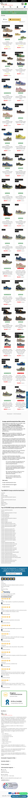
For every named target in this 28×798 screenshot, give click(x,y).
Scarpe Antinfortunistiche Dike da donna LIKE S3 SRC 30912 (7, 122)
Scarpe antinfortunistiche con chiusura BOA (11, 557)
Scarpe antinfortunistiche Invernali (9, 544)
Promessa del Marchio (7, 735)
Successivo (9, 596)
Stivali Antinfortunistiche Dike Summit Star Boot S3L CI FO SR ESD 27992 (7, 222)
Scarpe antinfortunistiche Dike (8, 531)
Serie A (2, 511)
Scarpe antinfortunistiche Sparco (8, 497)
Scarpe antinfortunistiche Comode (9, 548)
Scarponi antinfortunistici (6, 553)
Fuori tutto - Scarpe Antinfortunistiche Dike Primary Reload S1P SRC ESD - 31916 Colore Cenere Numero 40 (7, 378)
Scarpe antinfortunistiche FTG (8, 529)
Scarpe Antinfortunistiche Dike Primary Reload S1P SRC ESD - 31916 (7, 97)
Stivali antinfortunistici (6, 563)
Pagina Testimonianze (6, 742)
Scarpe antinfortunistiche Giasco (8, 533)
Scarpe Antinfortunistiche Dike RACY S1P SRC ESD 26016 (20, 70)
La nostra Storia (5, 737)
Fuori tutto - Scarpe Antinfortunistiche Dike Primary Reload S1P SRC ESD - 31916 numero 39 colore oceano (7, 299)
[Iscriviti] (20, 574)
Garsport (3, 505)
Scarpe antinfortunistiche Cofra (8, 523)
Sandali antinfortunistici (6, 559)
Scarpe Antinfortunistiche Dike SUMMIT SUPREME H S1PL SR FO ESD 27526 (20, 298)
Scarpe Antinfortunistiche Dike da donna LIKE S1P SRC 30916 (20, 97)
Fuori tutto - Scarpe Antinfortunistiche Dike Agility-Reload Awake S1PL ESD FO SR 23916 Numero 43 (7, 405)
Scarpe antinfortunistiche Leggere (9, 525)
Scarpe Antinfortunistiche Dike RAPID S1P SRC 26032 (20, 121)
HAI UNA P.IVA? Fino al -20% (5, 1)
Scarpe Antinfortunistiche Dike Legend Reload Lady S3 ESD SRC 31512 (20, 247)
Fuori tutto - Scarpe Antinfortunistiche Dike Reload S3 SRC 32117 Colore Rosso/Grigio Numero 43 (7, 352)
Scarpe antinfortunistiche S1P (8, 550)
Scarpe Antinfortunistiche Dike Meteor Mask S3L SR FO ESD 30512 (20, 326)
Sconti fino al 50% (27, 401)
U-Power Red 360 (5, 516)
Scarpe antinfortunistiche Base (8, 530)
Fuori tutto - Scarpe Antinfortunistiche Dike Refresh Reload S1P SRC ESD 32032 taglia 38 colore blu (20, 405)
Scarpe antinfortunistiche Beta (8, 535)
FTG (2, 498)
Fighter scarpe (4, 503)
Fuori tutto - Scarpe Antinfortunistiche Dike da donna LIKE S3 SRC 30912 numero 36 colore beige (20, 273)
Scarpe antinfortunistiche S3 (7, 546)
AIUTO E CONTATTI (23, 1)
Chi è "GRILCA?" (5, 733)
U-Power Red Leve (5, 515)
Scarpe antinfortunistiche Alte (8, 542)
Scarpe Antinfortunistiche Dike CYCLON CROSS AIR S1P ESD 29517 (7, 147)
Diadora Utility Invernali (6, 522)
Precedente (3, 596)
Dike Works (3, 502)
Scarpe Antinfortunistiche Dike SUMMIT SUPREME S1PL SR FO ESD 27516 (7, 197)
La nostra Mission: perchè (7, 736)
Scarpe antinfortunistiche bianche (9, 560)
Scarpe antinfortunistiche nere (8, 561)
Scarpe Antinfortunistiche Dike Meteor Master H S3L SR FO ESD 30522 (7, 326)
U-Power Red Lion (5, 514)
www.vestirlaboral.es (16, 753)
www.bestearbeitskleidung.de (18, 749)
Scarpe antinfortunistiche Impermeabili (10, 552)
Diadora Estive (4, 521)
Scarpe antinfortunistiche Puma (8, 538)
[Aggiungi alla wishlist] (12, 26)
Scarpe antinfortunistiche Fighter (8, 540)
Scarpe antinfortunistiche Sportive (9, 549)
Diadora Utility (4, 495)
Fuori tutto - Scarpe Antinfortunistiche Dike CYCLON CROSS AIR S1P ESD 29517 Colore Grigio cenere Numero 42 (20, 378)
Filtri (6, 19)
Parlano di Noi (5, 740)
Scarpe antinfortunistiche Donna (8, 554)
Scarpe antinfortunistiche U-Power (9, 512)
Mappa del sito (5, 739)
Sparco (2, 527)
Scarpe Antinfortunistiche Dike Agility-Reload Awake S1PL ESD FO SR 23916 (7, 272)
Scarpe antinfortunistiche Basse (8, 545)
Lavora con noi (5, 743)
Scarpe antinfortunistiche (7, 510)
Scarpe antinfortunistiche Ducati (8, 499)
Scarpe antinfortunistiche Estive (8, 526)
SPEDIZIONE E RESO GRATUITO (14, 1)
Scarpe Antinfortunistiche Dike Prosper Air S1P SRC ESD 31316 (7, 172)
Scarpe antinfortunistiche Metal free (9, 556)
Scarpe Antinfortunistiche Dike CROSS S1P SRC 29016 (20, 43)
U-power (3, 493)
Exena (2, 501)
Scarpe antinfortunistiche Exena (8, 537)
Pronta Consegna (15, 19)
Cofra (2, 494)
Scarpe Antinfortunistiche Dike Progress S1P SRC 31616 (7, 70)
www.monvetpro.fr (16, 745)
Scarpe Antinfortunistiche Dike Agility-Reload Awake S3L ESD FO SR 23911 (20, 172)
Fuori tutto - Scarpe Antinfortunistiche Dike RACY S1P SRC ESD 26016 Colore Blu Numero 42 (20, 352)
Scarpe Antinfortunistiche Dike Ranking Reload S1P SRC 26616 (20, 222)
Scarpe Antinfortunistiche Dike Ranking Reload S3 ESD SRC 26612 (7, 247)
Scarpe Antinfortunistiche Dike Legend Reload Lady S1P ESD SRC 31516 (20, 147)
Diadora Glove (4, 519)
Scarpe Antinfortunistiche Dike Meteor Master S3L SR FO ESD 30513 (20, 197)
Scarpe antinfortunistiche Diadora (9, 518)
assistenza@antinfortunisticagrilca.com (13, 778)
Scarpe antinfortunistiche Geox (8, 534)
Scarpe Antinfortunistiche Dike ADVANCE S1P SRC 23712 (7, 43)
